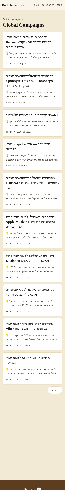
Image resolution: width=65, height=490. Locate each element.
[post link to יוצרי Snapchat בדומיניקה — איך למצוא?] (32, 154)
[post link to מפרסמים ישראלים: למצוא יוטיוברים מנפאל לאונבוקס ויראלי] (32, 300)
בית (5, 19)
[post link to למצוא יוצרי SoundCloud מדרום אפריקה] (32, 368)
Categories (17, 19)
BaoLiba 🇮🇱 (10, 5)
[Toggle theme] (22, 5)
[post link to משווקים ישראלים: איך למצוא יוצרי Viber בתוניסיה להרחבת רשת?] (32, 334)
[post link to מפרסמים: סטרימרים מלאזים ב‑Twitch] (32, 123)
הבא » (55, 390)
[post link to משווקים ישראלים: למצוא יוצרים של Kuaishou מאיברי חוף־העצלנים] (32, 266)
